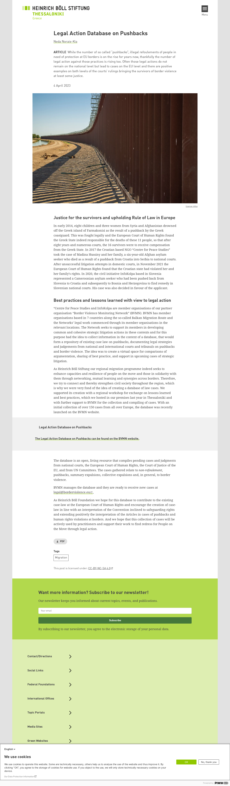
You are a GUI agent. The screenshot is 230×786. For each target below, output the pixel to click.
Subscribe (115, 620)
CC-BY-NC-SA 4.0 (99, 568)
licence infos (192, 206)
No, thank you (209, 762)
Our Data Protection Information (19, 776)
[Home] (56, 10)
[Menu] (205, 8)
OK (186, 762)
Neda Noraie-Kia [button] (65, 41)
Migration (61, 557)
